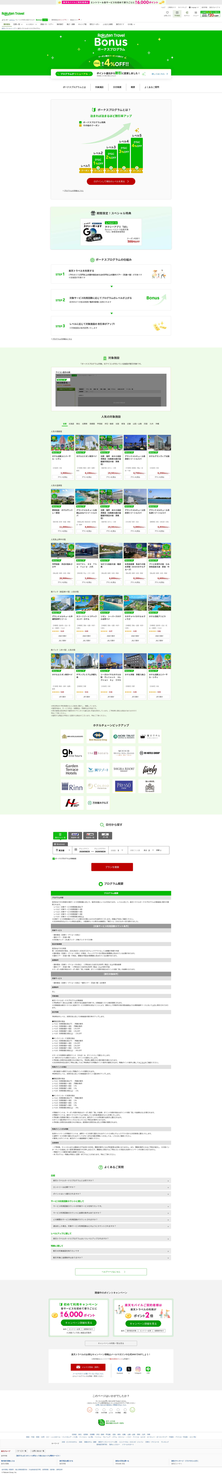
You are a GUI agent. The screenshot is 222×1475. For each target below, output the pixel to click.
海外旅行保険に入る (8, 1461)
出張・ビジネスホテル (69, 1442)
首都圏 (92, 1434)
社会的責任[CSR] (35, 1469)
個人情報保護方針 (21, 1469)
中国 (32, 1437)
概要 (133, 87)
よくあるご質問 (152, 87)
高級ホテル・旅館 (90, 1442)
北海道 (74, 1434)
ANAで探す (63, 636)
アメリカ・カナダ (139, 1437)
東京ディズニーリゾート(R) (108, 1442)
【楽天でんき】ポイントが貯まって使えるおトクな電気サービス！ (38, 1456)
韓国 (27, 1437)
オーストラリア (162, 1437)
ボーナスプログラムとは (74, 87)
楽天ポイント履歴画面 (78, 1138)
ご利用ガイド (172, 7)
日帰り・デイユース (152, 1442)
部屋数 (113, 850)
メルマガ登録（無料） (91, 1367)
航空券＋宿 (75, 837)
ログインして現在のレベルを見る (109, 181)
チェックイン (84, 848)
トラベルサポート (128, 1444)
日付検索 (117, 87)
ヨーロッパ (150, 1437)
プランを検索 (112, 867)
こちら (142, 1062)
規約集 (52, 1469)
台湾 (42, 1437)
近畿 (123, 1434)
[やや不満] (104, 1409)
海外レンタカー (114, 1444)
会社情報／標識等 (8, 1469)
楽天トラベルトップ (8, 28)
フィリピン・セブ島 (86, 1437)
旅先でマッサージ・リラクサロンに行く (185, 1461)
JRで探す (62, 697)
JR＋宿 (105, 837)
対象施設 (99, 87)
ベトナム (98, 1437)
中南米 (171, 1437)
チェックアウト (100, 848)
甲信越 (108, 1434)
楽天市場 (204, 7)
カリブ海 (193, 1437)
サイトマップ (182, 7)
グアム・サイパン (118, 1437)
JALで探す (62, 640)
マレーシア (106, 1437)
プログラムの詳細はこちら (73, 190)
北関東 (85, 1434)
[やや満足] (118, 1409)
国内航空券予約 (102, 1444)
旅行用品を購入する (66, 1461)
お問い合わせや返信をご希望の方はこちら (111, 1405)
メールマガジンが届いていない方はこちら (88, 1374)
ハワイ (128, 1437)
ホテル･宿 (60, 837)
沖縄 (148, 1434)
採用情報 (45, 1469)
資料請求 (59, 1469)
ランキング (165, 1442)
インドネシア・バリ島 (69, 1437)
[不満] (97, 1409)
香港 (37, 1437)
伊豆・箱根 (100, 1434)
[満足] (125, 1409)
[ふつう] (111, 1409)
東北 (79, 1434)
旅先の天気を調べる (122, 1461)
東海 (118, 1434)
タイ (47, 1437)
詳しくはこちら (158, 74)
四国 (138, 1434)
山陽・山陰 (131, 1434)
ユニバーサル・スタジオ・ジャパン (131, 1442)
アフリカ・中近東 (182, 1437)
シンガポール (55, 1437)
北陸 (114, 1434)
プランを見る (62, 477)
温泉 (80, 1442)
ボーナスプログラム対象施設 (65, 858)
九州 (143, 1434)
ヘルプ (163, 7)
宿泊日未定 (61, 844)
